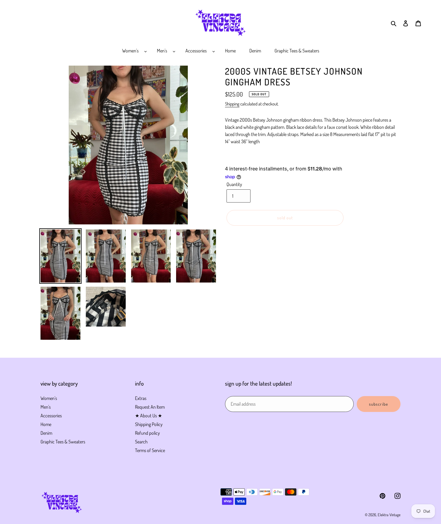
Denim (46, 433)
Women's (48, 398)
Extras (140, 398)
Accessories (51, 416)
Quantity (234, 184)
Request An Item (150, 407)
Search (141, 442)
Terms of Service (150, 450)
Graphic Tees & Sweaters (62, 442)
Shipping (232, 104)
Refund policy (147, 433)
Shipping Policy (149, 424)
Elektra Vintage (389, 514)
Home (45, 424)
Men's (45, 407)
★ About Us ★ (148, 416)
